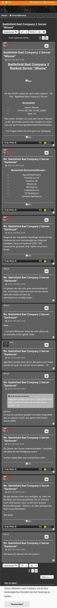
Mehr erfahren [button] (20, 596)
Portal (4, 15)
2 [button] (43, 38)
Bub (11, 342)
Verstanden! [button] (17, 604)
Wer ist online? (11, 583)
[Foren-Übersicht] (28, 7)
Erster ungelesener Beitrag (18, 38)
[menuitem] (8, 2)
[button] (46, 38)
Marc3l (11, 43)
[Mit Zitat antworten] (46, 46)
